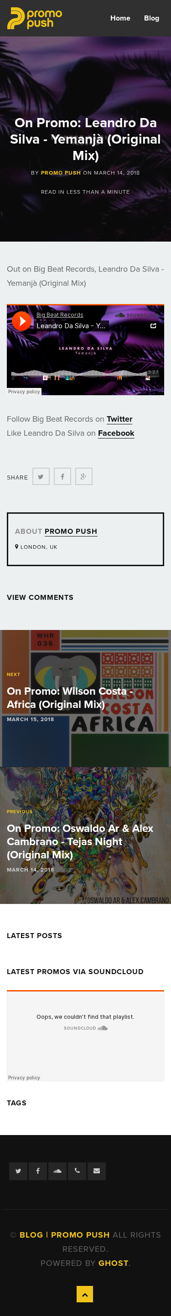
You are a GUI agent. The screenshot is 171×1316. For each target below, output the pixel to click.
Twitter (119, 419)
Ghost (113, 1263)
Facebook (116, 433)
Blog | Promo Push (66, 1235)
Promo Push (61, 173)
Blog (151, 18)
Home (120, 18)
